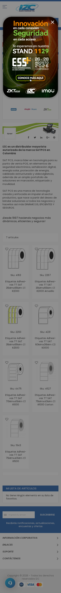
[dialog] (30, 296)
